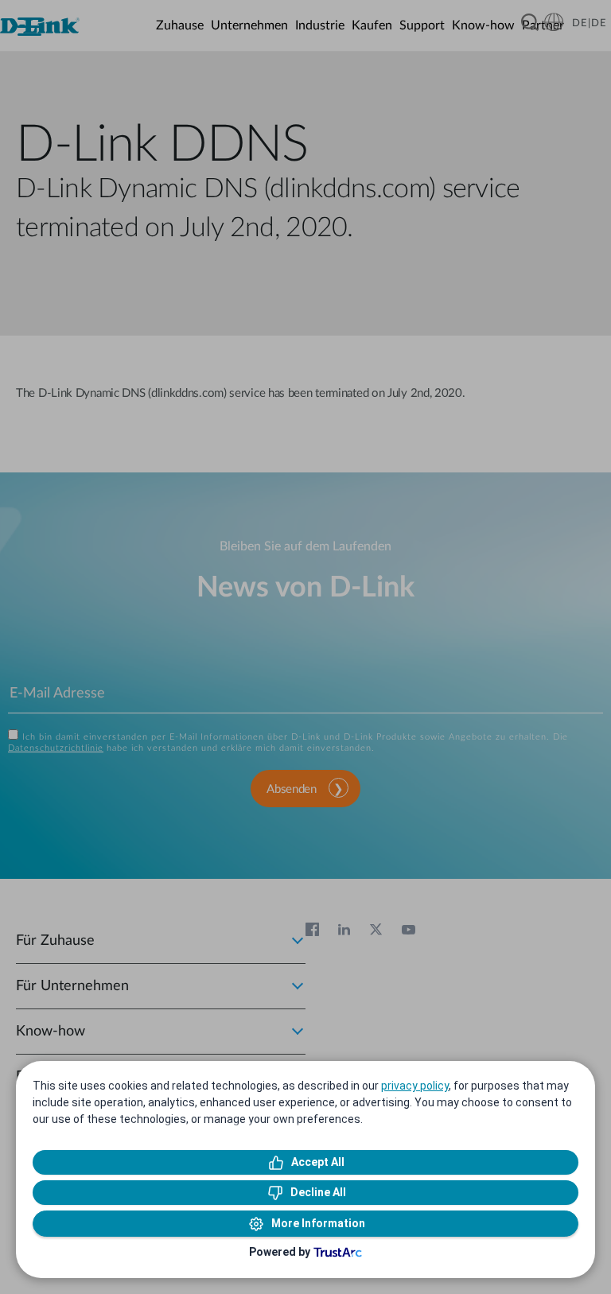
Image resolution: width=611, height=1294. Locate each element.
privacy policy (415, 1085)
